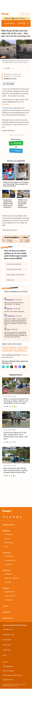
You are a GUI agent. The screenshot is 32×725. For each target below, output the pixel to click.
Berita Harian (7, 645)
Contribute (26, 14)
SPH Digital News (8, 666)
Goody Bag (7, 582)
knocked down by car (20, 350)
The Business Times (8, 634)
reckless (20, 347)
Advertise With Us (8, 679)
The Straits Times (8, 629)
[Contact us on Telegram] (3, 366)
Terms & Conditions (8, 671)
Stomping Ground (9, 591)
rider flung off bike (7, 350)
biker (25, 347)
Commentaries (8, 600)
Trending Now (8, 534)
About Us (5, 662)
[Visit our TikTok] (11, 366)
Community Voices (9, 560)
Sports (6, 546)
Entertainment (8, 542)
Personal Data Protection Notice (12, 675)
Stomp (5, 655)
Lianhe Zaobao (7, 639)
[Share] (28, 68)
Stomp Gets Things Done (11, 578)
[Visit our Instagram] (15, 366)
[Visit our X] (24, 366)
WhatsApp (5, 104)
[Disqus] (16, 318)
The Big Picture (9, 556)
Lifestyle (6, 538)
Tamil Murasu (7, 650)
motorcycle (13, 347)
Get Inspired (8, 574)
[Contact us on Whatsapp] (7, 366)
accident (5, 347)
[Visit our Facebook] (19, 366)
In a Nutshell (8, 564)
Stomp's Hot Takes (10, 596)
